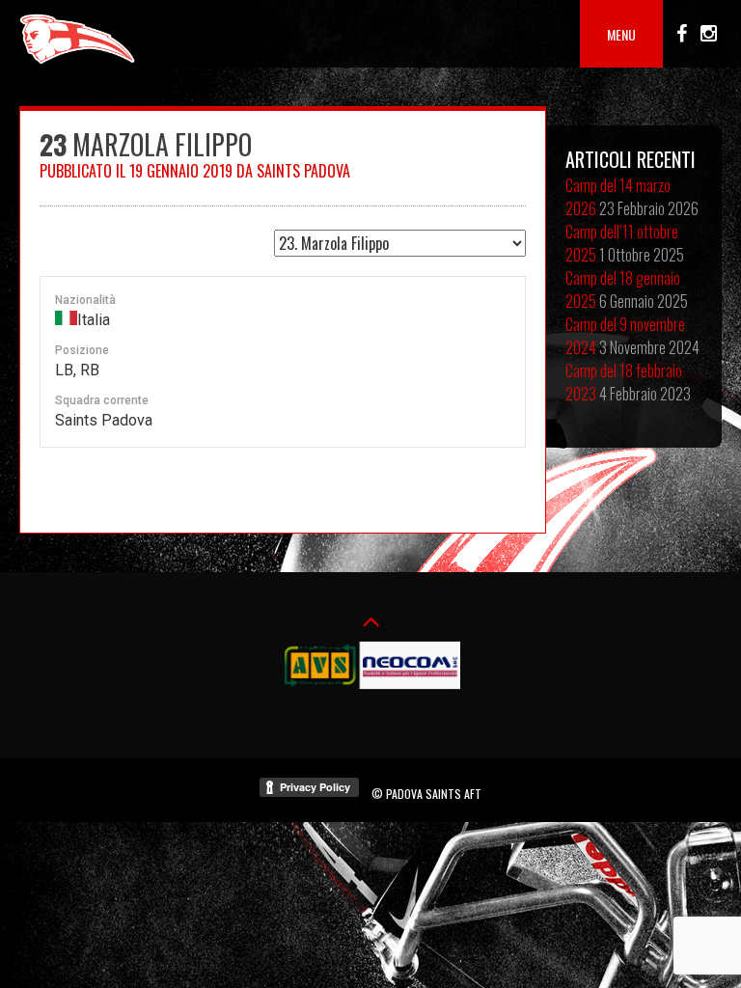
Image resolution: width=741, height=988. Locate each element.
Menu (621, 34)
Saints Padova (303, 170)
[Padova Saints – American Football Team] (77, 60)
